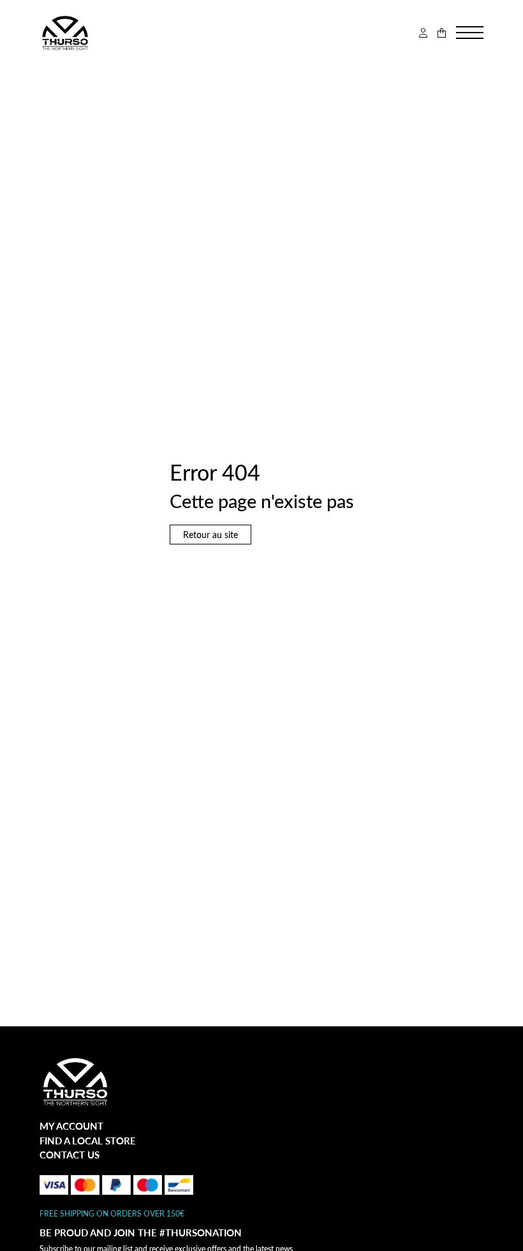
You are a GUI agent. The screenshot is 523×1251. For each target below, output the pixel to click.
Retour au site (210, 534)
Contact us (69, 1154)
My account (71, 1126)
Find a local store (88, 1140)
